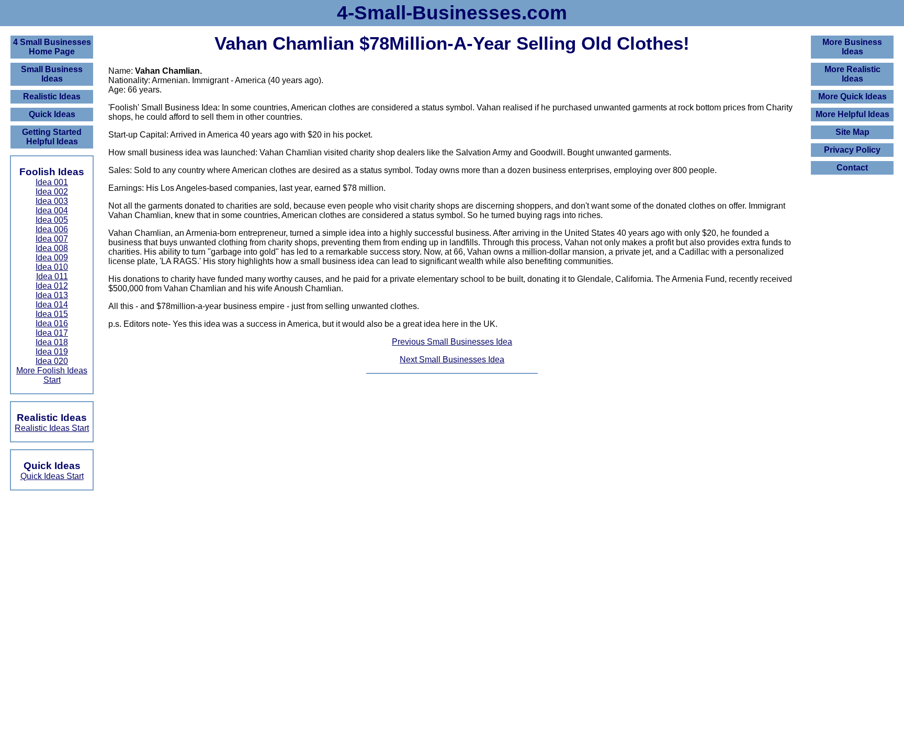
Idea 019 (52, 351)
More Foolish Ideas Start (51, 375)
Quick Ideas (52, 114)
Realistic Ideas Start (52, 428)
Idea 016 (52, 323)
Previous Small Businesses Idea (452, 341)
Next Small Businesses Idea (452, 359)
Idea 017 (52, 332)
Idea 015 (52, 314)
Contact (852, 167)
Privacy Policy (852, 149)
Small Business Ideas (52, 74)
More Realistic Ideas (852, 74)
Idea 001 (52, 182)
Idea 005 (52, 219)
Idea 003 (52, 201)
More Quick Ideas (852, 96)
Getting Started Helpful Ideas (52, 137)
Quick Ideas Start (52, 476)
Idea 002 (52, 191)
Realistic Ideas (52, 96)
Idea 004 (52, 210)
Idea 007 (52, 238)
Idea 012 (52, 285)
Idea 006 (52, 229)
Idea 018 (52, 342)
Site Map (852, 132)
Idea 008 (52, 248)
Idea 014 (52, 304)
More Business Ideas (852, 47)
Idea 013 (52, 295)
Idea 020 (52, 361)
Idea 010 (52, 267)
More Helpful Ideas (852, 114)
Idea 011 (52, 276)
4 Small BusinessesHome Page (52, 47)
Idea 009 (52, 257)
